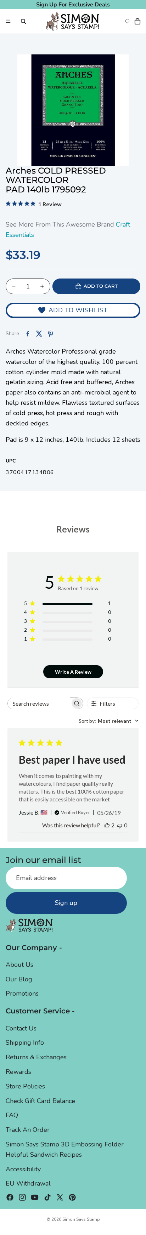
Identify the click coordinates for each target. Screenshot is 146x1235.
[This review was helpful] (107, 825)
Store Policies (25, 1086)
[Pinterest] (72, 1197)
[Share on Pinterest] (50, 333)
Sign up (66, 903)
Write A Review (73, 672)
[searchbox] (39, 703)
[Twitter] (60, 1197)
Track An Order (28, 1129)
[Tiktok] (47, 1197)
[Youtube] (34, 1197)
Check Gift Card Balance (40, 1101)
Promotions (22, 994)
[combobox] (109, 721)
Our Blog (19, 979)
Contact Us (21, 1028)
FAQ (12, 1115)
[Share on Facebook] (27, 333)
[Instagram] (22, 1197)
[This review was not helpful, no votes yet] (119, 825)
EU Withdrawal (28, 1183)
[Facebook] (10, 1197)
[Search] (23, 21)
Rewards (18, 1071)
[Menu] (8, 21)
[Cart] (137, 21)
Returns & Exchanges (36, 1057)
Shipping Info (25, 1042)
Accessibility (23, 1169)
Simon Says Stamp (81, 1219)
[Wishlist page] (127, 21)
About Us (19, 964)
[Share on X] (39, 333)
